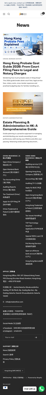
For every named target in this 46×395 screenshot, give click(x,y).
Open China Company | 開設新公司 (11, 163)
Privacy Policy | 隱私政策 (11, 360)
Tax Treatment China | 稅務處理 (11, 195)
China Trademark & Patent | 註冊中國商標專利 (11, 212)
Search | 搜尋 (8, 355)
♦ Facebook (7, 328)
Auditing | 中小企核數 (34, 183)
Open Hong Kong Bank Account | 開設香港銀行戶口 (34, 198)
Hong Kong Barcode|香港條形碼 (34, 262)
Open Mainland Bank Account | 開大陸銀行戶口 (11, 172)
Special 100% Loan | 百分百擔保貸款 (34, 237)
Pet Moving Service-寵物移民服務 (33, 244)
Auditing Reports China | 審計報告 (9, 188)
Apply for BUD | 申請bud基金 (33, 189)
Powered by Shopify (35, 377)
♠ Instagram (7, 331)
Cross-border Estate (12, 59)
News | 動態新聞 (9, 350)
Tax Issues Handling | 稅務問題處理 (34, 217)
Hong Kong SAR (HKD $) (13, 371)
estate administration (12, 118)
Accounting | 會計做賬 (34, 179)
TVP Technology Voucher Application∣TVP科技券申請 (34, 227)
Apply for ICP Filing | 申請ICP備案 (11, 203)
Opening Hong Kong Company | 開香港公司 (34, 173)
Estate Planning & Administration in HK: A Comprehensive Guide (20, 125)
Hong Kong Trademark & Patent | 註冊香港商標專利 (34, 208)
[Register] (37, 337)
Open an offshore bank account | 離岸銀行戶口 (34, 254)
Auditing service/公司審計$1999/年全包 (34, 165)
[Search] (9, 14)
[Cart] (42, 14)
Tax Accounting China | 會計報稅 (11, 181)
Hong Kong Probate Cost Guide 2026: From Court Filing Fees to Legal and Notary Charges (21, 68)
